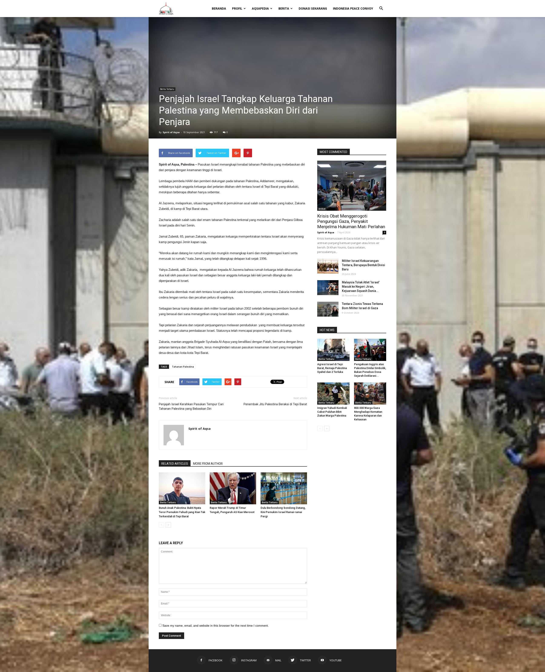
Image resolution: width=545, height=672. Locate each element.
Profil (237, 8)
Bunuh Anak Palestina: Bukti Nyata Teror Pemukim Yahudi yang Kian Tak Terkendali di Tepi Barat (182, 512)
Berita (283, 8)
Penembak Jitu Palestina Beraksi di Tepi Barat (275, 404)
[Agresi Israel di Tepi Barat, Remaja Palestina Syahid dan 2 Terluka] (333, 350)
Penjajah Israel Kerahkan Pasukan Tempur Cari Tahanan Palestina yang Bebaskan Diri (191, 406)
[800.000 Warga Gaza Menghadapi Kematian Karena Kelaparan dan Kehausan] (370, 393)
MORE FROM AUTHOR (208, 463)
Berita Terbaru (167, 89)
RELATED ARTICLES (174, 463)
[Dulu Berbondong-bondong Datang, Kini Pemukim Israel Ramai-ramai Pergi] (284, 488)
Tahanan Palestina (183, 366)
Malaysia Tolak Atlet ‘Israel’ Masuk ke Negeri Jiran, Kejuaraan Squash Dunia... (361, 287)
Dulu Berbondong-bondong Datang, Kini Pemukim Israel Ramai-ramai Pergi (283, 512)
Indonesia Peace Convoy (353, 8)
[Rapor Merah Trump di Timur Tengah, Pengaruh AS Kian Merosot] (233, 488)
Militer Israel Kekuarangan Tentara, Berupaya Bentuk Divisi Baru (363, 265)
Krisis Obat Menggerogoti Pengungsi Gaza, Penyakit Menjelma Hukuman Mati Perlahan (351, 221)
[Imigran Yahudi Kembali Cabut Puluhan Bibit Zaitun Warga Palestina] (333, 393)
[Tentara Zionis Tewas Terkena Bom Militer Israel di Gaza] (327, 309)
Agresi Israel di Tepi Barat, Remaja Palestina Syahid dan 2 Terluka (332, 368)
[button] (381, 5)
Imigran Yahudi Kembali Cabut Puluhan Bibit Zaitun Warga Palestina (332, 411)
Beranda (219, 8)
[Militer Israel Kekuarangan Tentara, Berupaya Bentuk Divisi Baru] (327, 266)
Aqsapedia (260, 8)
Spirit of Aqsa (171, 132)
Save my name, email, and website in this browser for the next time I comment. (215, 625)
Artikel (322, 208)
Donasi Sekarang (313, 8)
